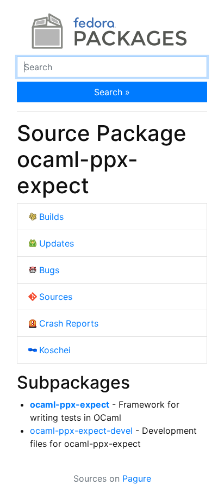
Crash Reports (68, 323)
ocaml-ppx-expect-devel (81, 430)
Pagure (136, 478)
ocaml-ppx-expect (69, 404)
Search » (112, 92)
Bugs (49, 270)
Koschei (55, 350)
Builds (51, 216)
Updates (56, 243)
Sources (55, 296)
